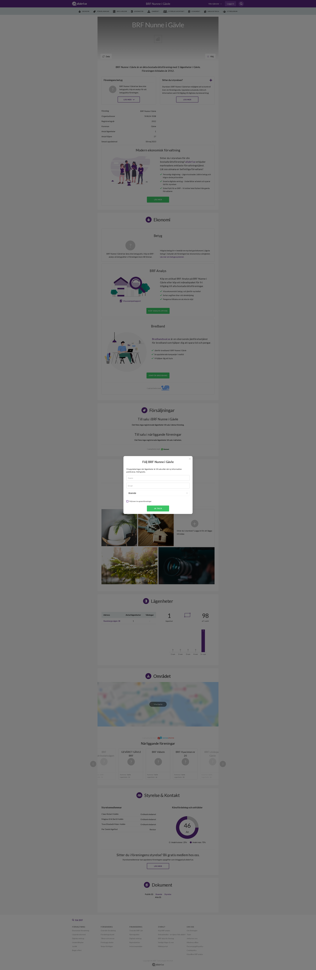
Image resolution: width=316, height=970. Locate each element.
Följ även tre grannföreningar (140, 501)
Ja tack (158, 508)
